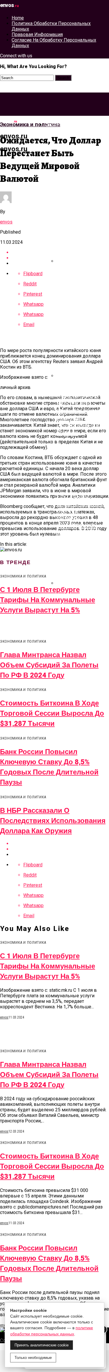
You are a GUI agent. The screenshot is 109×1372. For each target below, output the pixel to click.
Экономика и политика (65, 127)
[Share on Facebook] (60, 843)
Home (18, 18)
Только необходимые (33, 1357)
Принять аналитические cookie (42, 1345)
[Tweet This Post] (60, 849)
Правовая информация (37, 34)
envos (6, 222)
